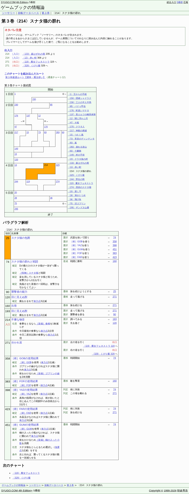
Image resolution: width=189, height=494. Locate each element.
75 (15, 203)
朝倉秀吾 (182, 490)
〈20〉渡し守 (74, 191)
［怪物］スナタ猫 (28, 273)
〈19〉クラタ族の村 (78, 159)
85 (51, 104)
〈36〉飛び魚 (74, 199)
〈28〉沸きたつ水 (77, 195)
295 (16, 209)
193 (115, 319)
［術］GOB (25, 362)
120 (115, 323)
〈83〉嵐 (72, 142)
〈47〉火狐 (73, 122)
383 (115, 253)
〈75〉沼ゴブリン (77, 203)
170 (46, 126)
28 (15, 198)
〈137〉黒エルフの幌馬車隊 (82, 114)
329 (58, 165)
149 (16, 148)
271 (115, 296)
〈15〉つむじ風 (75, 134)
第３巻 (46, 13)
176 (16, 115)
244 (16, 181)
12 (39, 115)
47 (15, 126)
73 (39, 132)
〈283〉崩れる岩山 (77, 147)
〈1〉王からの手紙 (77, 94)
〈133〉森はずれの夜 (33, 54)
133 (16, 159)
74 (114, 237)
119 (28, 181)
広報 (185, 2)
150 (34, 99)
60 (63, 132)
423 (115, 257)
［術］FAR (25, 413)
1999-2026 (170, 490)
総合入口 (171, 2)
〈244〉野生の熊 (76, 179)
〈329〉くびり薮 (31, 65)
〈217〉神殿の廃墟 (77, 130)
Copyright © (156, 490)
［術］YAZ (25, 394)
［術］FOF (25, 385)
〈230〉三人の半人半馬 (79, 102)
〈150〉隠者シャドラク (79, 98)
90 (114, 314)
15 (27, 132)
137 (28, 115)
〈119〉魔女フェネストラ (36, 62)
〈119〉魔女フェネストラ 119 (99, 346)
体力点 (37, 301)
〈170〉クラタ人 (76, 126)
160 (115, 261)
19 (15, 154)
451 (115, 249)
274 (58, 181)
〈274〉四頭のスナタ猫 (79, 187)
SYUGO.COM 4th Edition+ (15, 2)
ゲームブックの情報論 (23, 7)
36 (51, 198)
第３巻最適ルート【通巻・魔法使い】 (25, 77)
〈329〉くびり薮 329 (103, 354)
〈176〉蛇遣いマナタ (78, 110)
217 (16, 132)
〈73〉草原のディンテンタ (81, 138)
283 (58, 132)
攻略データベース (28, 13)
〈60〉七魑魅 (74, 151)
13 (15, 165)
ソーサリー (8, 13)
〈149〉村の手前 (76, 155)
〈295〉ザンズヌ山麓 (78, 207)
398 (115, 245)
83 (45, 132)
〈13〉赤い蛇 (29, 58)
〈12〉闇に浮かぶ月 (78, 118)
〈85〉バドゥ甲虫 (77, 106)
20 (15, 192)
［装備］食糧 (43, 323)
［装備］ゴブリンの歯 (48, 373)
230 (16, 104)
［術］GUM (25, 429)
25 (114, 291)
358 (115, 241)
